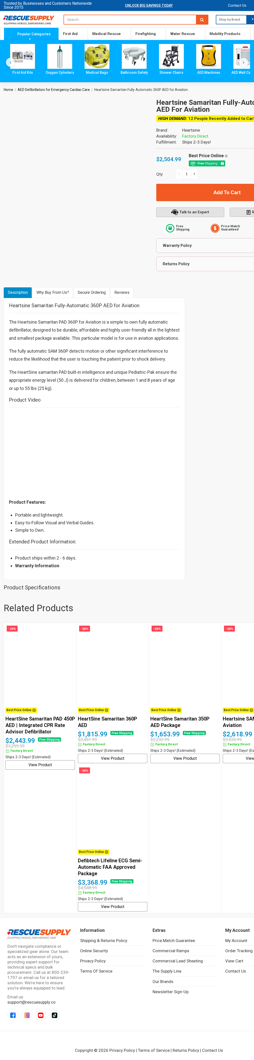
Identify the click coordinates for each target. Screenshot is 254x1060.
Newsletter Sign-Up (171, 991)
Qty (159, 174)
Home (8, 90)
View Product (40, 764)
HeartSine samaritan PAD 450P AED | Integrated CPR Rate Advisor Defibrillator (40, 725)
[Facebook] (12, 1015)
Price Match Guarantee (174, 940)
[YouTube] (40, 1015)
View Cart (234, 960)
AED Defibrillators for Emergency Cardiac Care (54, 90)
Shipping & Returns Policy (103, 940)
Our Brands (163, 981)
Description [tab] (18, 292)
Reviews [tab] (121, 292)
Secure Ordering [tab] (92, 292)
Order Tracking (239, 950)
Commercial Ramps (171, 950)
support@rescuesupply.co (31, 1002)
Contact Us (237, 5)
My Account (236, 940)
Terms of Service (96, 971)
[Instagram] (26, 1015)
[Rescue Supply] (30, 18)
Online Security (94, 950)
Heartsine (191, 130)
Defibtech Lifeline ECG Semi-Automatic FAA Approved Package (110, 867)
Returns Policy (186, 1050)
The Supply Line (167, 971)
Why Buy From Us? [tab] (52, 292)
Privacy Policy (93, 960)
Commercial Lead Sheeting (178, 960)
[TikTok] (54, 1015)
